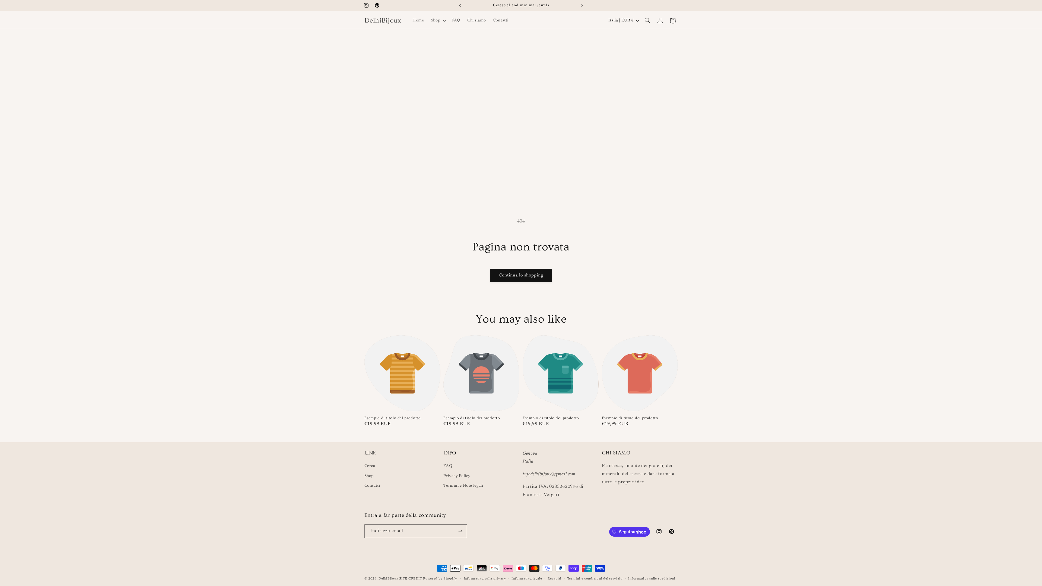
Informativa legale (527, 578)
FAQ (447, 466)
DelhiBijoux (388, 578)
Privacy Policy (457, 476)
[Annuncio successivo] (582, 5)
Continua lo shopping (521, 275)
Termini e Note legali (463, 486)
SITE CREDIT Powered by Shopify (428, 578)
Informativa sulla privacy (485, 578)
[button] (437, 21)
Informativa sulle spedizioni (651, 578)
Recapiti (554, 578)
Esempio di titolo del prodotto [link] (392, 418)
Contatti (372, 486)
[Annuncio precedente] (460, 5)
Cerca (369, 466)
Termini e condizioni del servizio (595, 578)
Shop (369, 476)
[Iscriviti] (460, 531)
